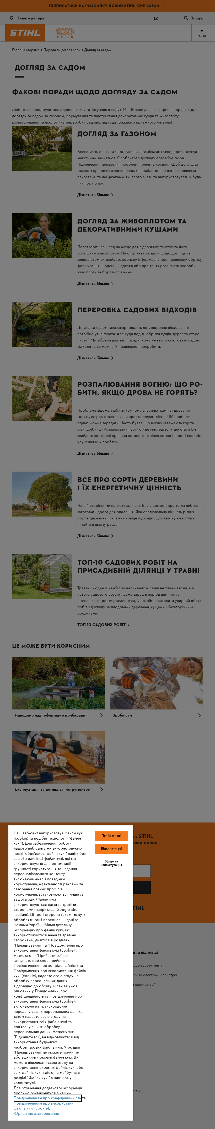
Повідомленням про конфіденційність (47, 1098)
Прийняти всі (111, 836)
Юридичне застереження (36, 1114)
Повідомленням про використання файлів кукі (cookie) (45, 1106)
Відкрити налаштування (111, 863)
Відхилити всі (111, 848)
